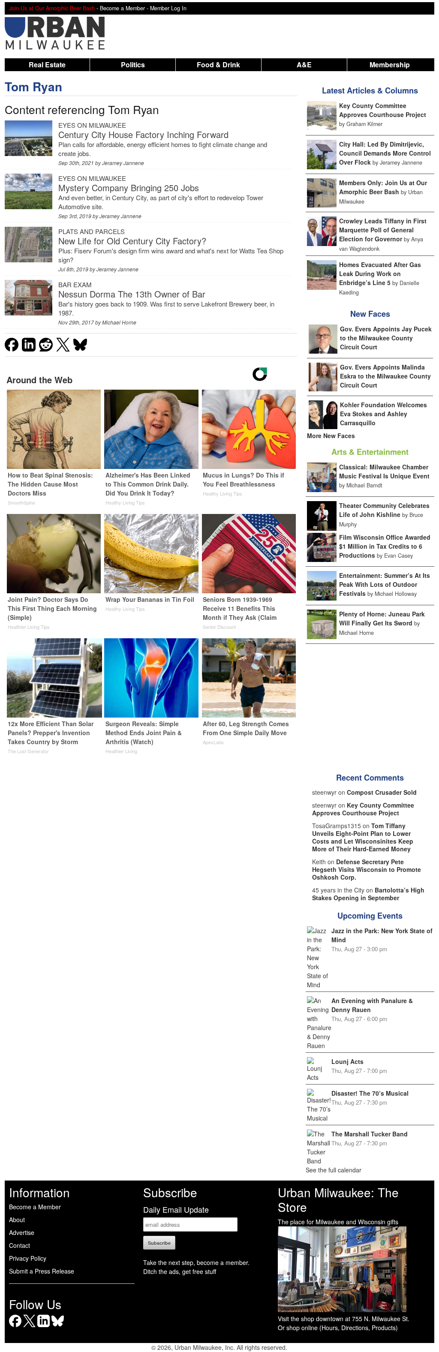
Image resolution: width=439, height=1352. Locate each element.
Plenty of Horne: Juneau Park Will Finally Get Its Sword (382, 618)
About (17, 1219)
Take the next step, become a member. (196, 1262)
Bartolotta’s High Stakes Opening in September (368, 894)
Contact (19, 1245)
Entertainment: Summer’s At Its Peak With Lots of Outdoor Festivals (384, 584)
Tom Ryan (33, 86)
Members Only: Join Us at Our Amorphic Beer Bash (383, 187)
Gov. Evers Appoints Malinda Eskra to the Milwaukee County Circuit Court (385, 376)
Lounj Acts (347, 1061)
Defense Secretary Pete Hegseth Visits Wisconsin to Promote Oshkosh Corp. (366, 869)
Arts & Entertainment (370, 451)
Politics (133, 64)
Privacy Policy (27, 1258)
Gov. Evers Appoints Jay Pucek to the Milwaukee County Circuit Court (386, 337)
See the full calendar (333, 1170)
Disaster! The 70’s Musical (370, 1093)
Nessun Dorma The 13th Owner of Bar (131, 294)
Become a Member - (125, 8)
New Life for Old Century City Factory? (132, 240)
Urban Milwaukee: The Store (338, 1199)
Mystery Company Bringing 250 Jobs (128, 187)
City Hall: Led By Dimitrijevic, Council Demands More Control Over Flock (385, 153)
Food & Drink (218, 64)
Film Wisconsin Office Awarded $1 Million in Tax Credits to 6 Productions (384, 546)
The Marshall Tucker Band (369, 1134)
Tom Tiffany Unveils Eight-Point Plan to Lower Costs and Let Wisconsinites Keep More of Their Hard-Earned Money (362, 837)
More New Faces (331, 435)
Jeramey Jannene (123, 162)
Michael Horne (119, 322)
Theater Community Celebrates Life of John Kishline (384, 510)
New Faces (370, 313)
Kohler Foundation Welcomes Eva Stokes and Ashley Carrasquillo (383, 413)
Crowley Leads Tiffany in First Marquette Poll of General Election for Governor (383, 229)
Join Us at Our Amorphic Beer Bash (52, 8)
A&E (304, 64)
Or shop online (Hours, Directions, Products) (338, 1327)
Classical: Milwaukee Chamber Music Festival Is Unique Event (384, 471)
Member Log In (168, 8)
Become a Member (35, 1206)
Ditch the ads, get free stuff (179, 1271)
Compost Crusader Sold (382, 792)
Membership (390, 64)
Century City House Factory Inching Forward (143, 134)
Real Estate (47, 64)
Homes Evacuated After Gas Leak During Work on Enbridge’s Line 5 (380, 273)
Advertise (21, 1232)
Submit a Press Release (41, 1271)
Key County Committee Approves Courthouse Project (382, 110)
